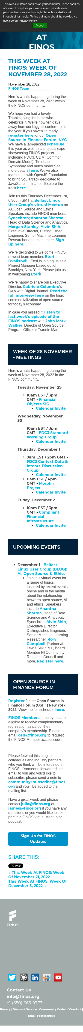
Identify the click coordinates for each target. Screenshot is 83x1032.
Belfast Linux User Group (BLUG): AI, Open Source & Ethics (42, 569)
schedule (55, 144)
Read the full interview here (38, 293)
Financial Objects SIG (41, 401)
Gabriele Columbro (41, 286)
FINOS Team (18, 88)
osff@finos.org (32, 735)
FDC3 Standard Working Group (47, 435)
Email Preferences (41, 1015)
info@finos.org (23, 996)
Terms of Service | (26, 1009)
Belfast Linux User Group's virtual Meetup (35, 202)
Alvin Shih (50, 227)
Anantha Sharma (47, 218)
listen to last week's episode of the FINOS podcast (34, 316)
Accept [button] (40, 25)
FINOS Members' (24, 718)
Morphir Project (40, 485)
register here (20, 135)
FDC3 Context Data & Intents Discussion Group (47, 466)
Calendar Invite (51, 525)
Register (16, 701)
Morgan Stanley (23, 227)
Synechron (18, 218)
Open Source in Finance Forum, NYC (37, 137)
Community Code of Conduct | (61, 1009)
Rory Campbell (41, 641)
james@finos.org (24, 808)
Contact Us (19, 990)
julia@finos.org (35, 804)
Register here (50, 661)
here (33, 170)
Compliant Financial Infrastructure (43, 516)
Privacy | (6, 1009)
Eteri (35, 274)
